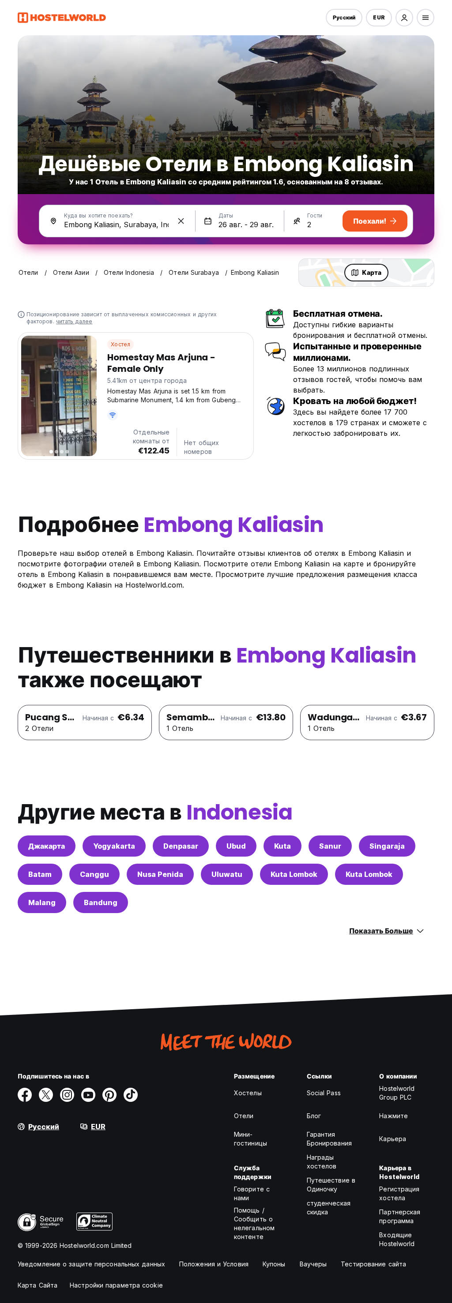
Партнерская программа (399, 1216)
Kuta (282, 846)
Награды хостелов (322, 1161)
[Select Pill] (404, 17)
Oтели (244, 1116)
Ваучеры (313, 1264)
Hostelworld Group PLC (396, 1093)
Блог (314, 1116)
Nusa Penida (160, 874)
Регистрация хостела (399, 1193)
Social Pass (324, 1093)
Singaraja (387, 846)
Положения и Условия (214, 1264)
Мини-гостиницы (250, 1139)
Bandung (100, 902)
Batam (40, 874)
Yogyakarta (114, 846)
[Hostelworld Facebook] (25, 1095)
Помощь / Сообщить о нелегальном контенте (254, 1223)
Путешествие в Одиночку (331, 1184)
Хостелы (248, 1093)
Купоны (274, 1264)
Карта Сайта (37, 1285)
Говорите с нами (252, 1193)
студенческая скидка (328, 1207)
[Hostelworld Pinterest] (109, 1095)
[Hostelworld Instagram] (67, 1095)
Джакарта (46, 846)
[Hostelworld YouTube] (88, 1095)
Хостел (120, 344)
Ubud (236, 846)
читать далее (74, 321)
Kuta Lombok (294, 874)
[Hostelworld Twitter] (46, 1095)
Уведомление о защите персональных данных (91, 1264)
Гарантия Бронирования (329, 1139)
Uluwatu (226, 874)
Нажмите (393, 1116)
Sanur (330, 846)
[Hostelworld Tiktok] (131, 1095)
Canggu (94, 874)
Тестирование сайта (373, 1264)
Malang (42, 902)
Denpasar (180, 846)
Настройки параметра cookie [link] (116, 1285)
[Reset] (181, 221)
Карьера (392, 1138)
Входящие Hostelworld (396, 1239)
